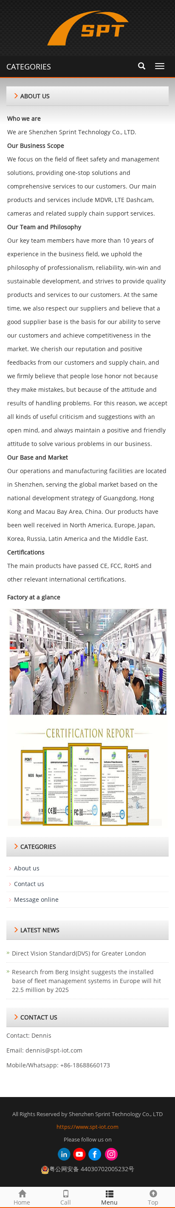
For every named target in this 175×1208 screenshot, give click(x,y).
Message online (36, 899)
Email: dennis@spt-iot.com (44, 1050)
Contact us (29, 884)
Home (22, 1202)
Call (65, 1202)
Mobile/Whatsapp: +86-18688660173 (58, 1065)
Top (153, 1202)
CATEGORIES (28, 66)
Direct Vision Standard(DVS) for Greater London (79, 953)
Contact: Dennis (28, 1035)
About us (27, 868)
